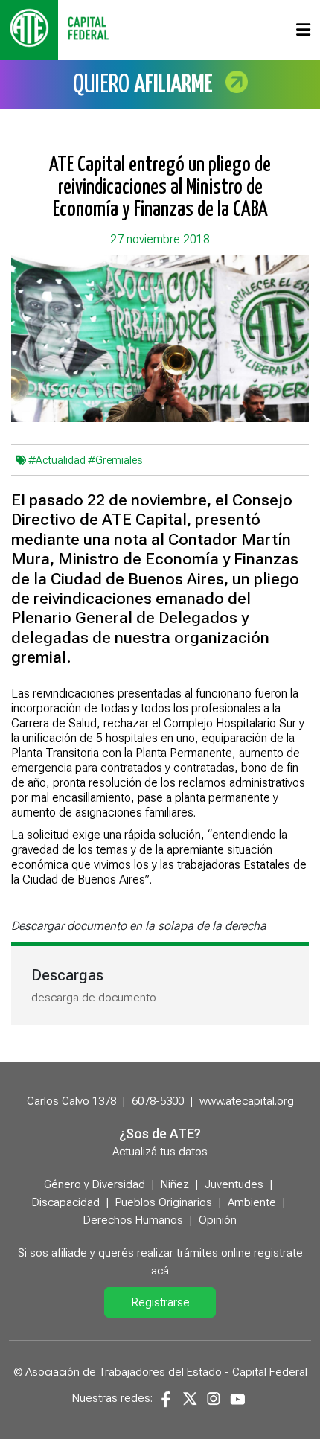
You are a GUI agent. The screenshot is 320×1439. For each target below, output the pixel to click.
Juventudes (234, 1184)
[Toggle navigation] (303, 30)
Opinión (218, 1220)
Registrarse (160, 1302)
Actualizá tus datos (160, 1151)
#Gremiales (115, 460)
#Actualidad (57, 460)
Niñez (175, 1184)
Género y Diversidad (94, 1184)
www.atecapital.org (246, 1101)
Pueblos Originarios (163, 1202)
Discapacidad (66, 1202)
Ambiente (252, 1202)
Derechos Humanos (133, 1220)
